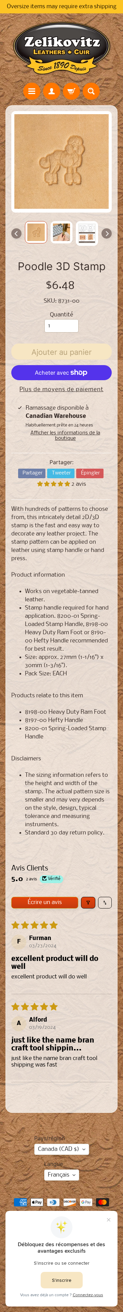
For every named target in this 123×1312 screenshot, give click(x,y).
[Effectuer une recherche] (91, 91)
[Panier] (71, 91)
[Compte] (51, 91)
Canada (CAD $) (58, 1149)
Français (58, 1175)
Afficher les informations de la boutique (65, 435)
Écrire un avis (45, 902)
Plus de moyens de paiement (61, 389)
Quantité (61, 315)
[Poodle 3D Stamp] (36, 232)
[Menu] (31, 91)
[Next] (106, 233)
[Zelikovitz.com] (61, 48)
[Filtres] (88, 902)
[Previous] (16, 233)
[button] (54, 484)
